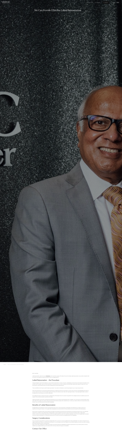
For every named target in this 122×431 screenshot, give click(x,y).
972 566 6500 (97, 2)
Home (5, 364)
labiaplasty (48, 375)
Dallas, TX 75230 (89, 2)
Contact (106, 2)
